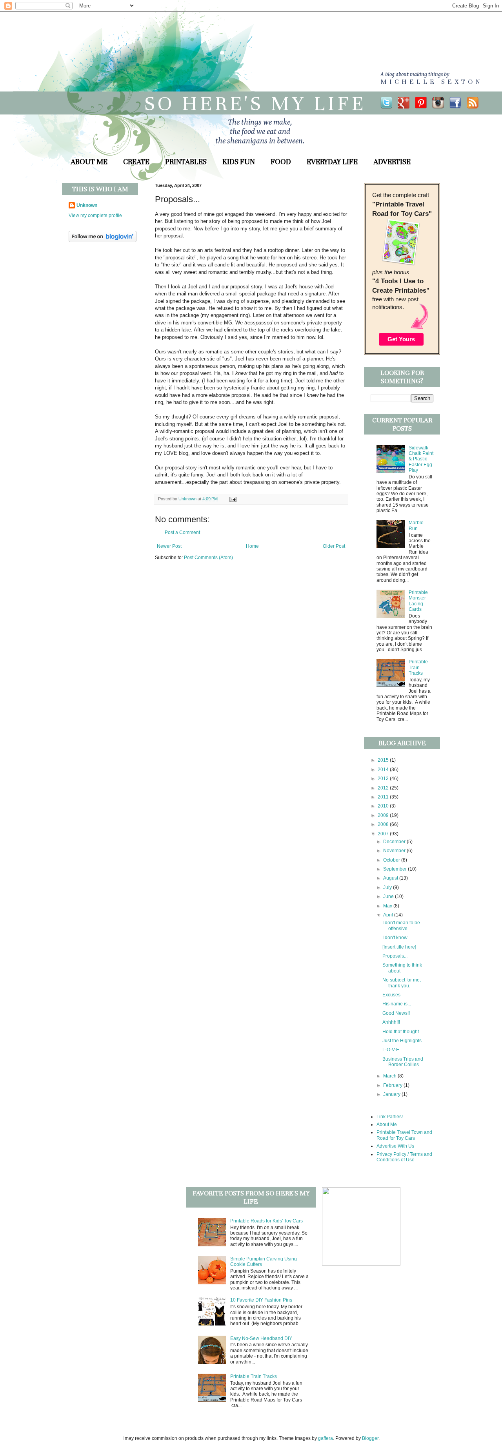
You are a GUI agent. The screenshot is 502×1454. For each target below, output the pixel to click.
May (388, 906)
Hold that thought (400, 1031)
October (392, 860)
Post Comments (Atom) (208, 557)
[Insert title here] (399, 947)
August (391, 878)
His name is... (396, 1004)
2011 (384, 797)
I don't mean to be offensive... (401, 925)
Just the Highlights (402, 1040)
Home (252, 546)
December (395, 841)
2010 (384, 806)
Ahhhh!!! (391, 1022)
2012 (384, 788)
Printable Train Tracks (418, 667)
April (388, 915)
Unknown (86, 205)
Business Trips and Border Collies (402, 1061)
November (395, 850)
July (388, 887)
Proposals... (394, 956)
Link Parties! (389, 1116)
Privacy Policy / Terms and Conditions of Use (404, 1157)
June (389, 896)
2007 (384, 834)
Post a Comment (182, 532)
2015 (384, 760)
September (395, 869)
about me (89, 161)
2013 (384, 778)
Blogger (370, 1438)
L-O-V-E (390, 1049)
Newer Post (169, 546)
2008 (384, 824)
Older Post (334, 546)
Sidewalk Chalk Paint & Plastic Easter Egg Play (421, 459)
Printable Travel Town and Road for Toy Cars (404, 1135)
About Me (386, 1124)
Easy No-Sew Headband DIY (261, 1338)
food (281, 161)
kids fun (238, 161)
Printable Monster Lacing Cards (418, 601)
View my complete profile (95, 215)
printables (186, 161)
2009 (384, 815)
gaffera (325, 1438)
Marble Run (416, 525)
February (393, 1085)
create (136, 161)
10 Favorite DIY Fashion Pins (261, 1300)
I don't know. (395, 937)
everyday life (332, 161)
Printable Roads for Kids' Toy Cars (266, 1221)
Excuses (391, 995)
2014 (384, 769)
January (392, 1094)
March (390, 1076)
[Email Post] (231, 498)
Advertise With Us (395, 1146)
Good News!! (396, 1013)
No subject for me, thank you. (401, 982)
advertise (392, 161)
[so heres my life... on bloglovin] (102, 240)
